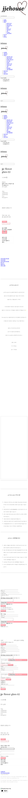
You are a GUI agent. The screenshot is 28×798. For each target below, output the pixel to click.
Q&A (5, 35)
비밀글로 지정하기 (5, 663)
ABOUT (5, 21)
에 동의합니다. (10, 598)
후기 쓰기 (3, 610)
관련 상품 (3, 265)
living (8, 27)
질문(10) (3, 264)
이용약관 (3, 771)
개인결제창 (9, 33)
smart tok (8, 29)
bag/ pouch (9, 24)
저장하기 (3, 605)
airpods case (9, 23)
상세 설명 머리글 (5, 258)
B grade (8, 32)
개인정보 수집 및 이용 (6, 598)
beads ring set (9, 25)
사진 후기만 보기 (6, 607)
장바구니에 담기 (4, 741)
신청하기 (3, 758)
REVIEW (5, 36)
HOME (5, 19)
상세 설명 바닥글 (5, 261)
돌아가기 (3, 679)
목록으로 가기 (4, 664)
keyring (8, 26)
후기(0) (2, 262)
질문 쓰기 (3, 644)
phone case (9, 28)
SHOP (5, 22)
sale (7, 31)
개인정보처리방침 (5, 773)
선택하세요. (5, 193)
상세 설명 (3, 260)
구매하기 (3, 689)
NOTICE (5, 34)
